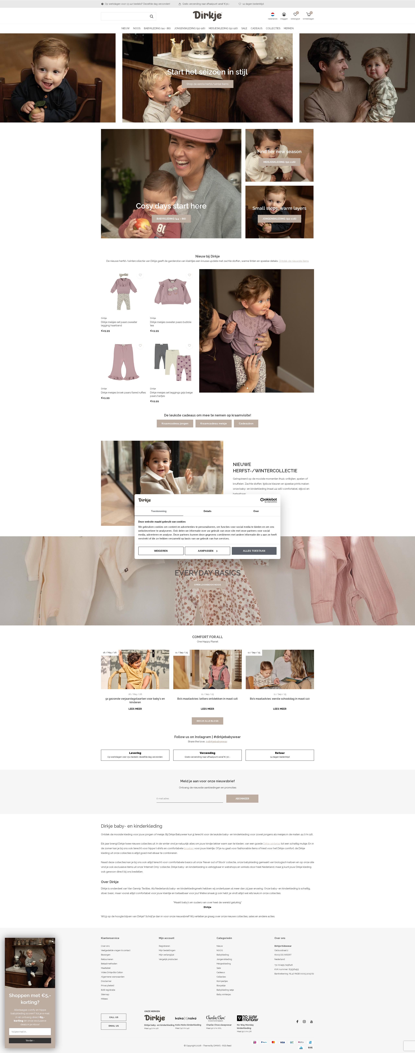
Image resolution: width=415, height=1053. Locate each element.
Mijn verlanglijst (166, 955)
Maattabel (106, 968)
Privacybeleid (107, 985)
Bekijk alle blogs (207, 721)
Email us (114, 1026)
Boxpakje (221, 985)
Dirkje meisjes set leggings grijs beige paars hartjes (171, 394)
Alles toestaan (254, 550)
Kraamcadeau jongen (175, 423)
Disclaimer (106, 981)
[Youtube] (311, 1021)
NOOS (136, 28)
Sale (244, 28)
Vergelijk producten (168, 959)
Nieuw (126, 28)
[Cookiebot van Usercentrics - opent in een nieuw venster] (263, 500)
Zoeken (151, 16)
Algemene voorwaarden (112, 977)
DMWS (216, 1045)
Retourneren (107, 959)
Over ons (105, 946)
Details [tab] (208, 511)
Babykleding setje (225, 990)
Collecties (273, 28)
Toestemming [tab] (158, 511)
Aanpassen (205, 550)
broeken (189, 848)
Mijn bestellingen (167, 950)
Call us (113, 1017)
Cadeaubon (246, 423)
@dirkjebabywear (216, 741)
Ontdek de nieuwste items (294, 261)
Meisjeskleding (224, 963)
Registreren (164, 946)
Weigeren (161, 550)
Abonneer (242, 798)
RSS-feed (226, 1045)
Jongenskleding (224, 959)
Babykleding (223, 955)
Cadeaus (256, 28)
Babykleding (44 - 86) (157, 28)
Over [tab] (256, 511)
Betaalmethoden (109, 963)
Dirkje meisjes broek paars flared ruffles (123, 392)
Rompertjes (222, 981)
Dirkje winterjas (271, 843)
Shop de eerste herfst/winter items (208, 84)
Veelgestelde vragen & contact (115, 950)
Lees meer (135, 708)
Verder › (30, 1040)
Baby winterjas (224, 994)
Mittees (104, 999)
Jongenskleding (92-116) (189, 28)
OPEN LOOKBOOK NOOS (207, 584)
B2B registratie (108, 990)
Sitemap (105, 994)
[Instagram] (304, 1021)
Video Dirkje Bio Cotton (112, 972)
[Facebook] (297, 1021)
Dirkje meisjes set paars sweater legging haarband (119, 324)
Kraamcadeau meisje (213, 423)
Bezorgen (105, 955)
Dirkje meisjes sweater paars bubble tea (170, 324)
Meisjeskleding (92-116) (223, 28)
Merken (289, 28)
